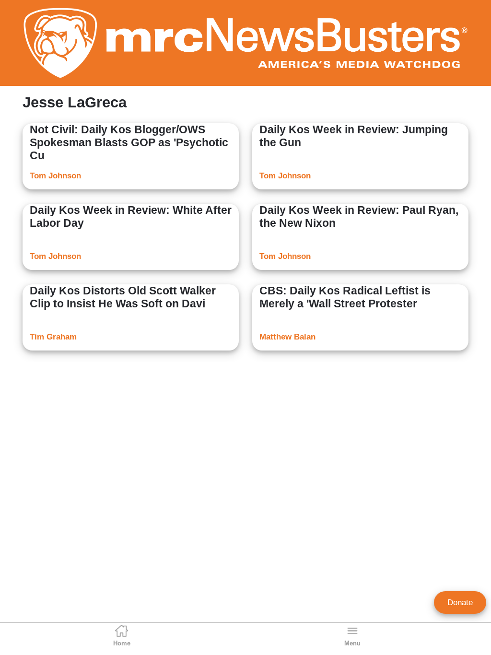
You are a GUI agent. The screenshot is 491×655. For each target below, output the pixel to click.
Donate (460, 602)
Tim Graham (53, 336)
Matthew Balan (287, 336)
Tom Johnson (55, 175)
